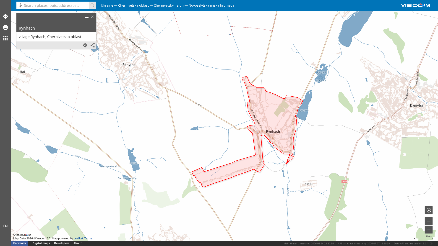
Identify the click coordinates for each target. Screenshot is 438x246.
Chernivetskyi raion (169, 5)
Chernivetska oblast (133, 5)
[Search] (92, 5)
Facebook (19, 243)
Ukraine (107, 5)
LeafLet (78, 238)
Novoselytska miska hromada (211, 5)
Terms (88, 238)
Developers (61, 243)
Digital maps (41, 243)
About (77, 243)
